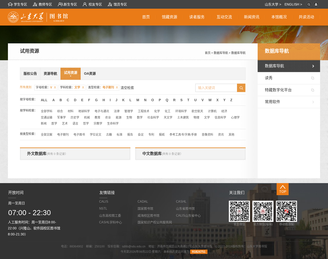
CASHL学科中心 (110, 222)
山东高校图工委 (110, 215)
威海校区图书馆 (148, 215)
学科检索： (72, 87)
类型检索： (103, 87)
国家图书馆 (145, 208)
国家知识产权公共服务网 (155, 222)
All (44, 100)
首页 (208, 53)
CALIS (103, 201)
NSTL (103, 208)
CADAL (143, 201)
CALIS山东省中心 (188, 215)
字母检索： (46, 87)
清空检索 (127, 88)
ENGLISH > (293, 4)
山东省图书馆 (185, 208)
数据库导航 (221, 53)
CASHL (181, 201)
